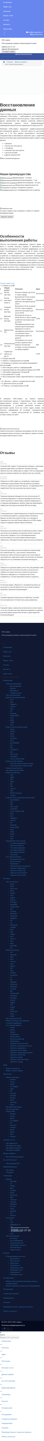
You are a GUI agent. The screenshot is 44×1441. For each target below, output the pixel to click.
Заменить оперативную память (21, 1052)
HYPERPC (14, 757)
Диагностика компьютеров (15, 697)
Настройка (10, 1170)
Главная (10, 62)
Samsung (13, 713)
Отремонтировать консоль (15, 1256)
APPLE (12, 731)
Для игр (13, 688)
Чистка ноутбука (12, 882)
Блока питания (15, 861)
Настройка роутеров (13, 1145)
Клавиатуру (14, 1034)
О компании (7, 2)
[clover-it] (7, 1330)
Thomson (13, 1199)
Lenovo (12, 706)
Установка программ (17, 848)
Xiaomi (12, 893)
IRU (11, 752)
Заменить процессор (17, 870)
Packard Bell (14, 716)
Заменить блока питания (19, 1043)
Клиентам (6, 11)
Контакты (6, 24)
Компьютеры (8, 680)
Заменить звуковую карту (19, 1059)
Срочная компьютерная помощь (21, 763)
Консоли (6, 1253)
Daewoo (13, 1202)
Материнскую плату (17, 859)
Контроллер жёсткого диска (20, 866)
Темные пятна (15, 1250)
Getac (12, 884)
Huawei (12, 1136)
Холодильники (8, 1278)
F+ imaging (14, 1086)
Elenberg (13, 1204)
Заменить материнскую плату (21, 1046)
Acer (11, 700)
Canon (12, 1082)
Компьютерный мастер (14, 768)
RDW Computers (16, 793)
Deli (11, 1134)
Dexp (12, 886)
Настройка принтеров (14, 1107)
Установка (9, 1172)
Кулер (12, 1030)
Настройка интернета (13, 1148)
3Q (11, 948)
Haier (12, 891)
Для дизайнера (15, 686)
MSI (11, 747)
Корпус (12, 1032)
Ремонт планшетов (13, 1068)
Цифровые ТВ (15, 1224)
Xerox (12, 1105)
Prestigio (13, 902)
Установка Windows (17, 850)
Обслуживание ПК (12, 1163)
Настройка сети (11, 1143)
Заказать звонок (7, 217)
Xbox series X (15, 1261)
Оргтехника (7, 1074)
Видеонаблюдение (10, 1167)
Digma (12, 898)
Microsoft (13, 889)
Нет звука (13, 1238)
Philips (12, 1186)
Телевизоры (7, 1176)
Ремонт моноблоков (13, 773)
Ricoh (12, 1100)
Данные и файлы (21, 62)
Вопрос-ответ (8, 15)
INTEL (12, 736)
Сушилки (6, 1302)
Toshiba (13, 927)
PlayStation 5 (15, 1265)
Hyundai (13, 1211)
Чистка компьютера (13, 695)
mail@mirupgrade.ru (35, 32)
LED (11, 1234)
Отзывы (6, 20)
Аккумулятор (15, 1037)
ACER (12, 729)
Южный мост (15, 1041)
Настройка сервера (13, 1150)
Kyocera (13, 1093)
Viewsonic (13, 916)
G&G (12, 1089)
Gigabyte (13, 704)
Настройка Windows (17, 852)
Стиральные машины (11, 1293)
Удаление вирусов (17, 845)
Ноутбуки (6, 878)
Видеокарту (14, 864)
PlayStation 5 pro (16, 1270)
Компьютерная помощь (14, 761)
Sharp (12, 1193)
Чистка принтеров (12, 1109)
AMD (12, 720)
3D (11, 1220)
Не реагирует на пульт (18, 1245)
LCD (11, 1222)
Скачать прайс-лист (7, 283)
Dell (11, 709)
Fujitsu (12, 934)
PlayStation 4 (15, 1272)
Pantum (13, 1098)
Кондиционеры (8, 1298)
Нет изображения (16, 1240)
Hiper (12, 782)
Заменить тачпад (16, 1062)
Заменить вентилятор (18, 875)
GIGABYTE (14, 750)
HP (11, 711)
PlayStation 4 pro (16, 1274)
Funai (12, 1209)
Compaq (13, 911)
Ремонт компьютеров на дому (16, 727)
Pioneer (13, 1215)
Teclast (12, 795)
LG (11, 923)
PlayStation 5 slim (16, 1268)
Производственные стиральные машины (18, 1307)
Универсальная (15, 693)
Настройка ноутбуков (14, 1018)
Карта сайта (7, 29)
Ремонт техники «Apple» (14, 1071)
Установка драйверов (18, 843)
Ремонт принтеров (12, 1077)
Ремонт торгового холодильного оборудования (23, 1286)
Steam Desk (14, 1263)
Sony (12, 929)
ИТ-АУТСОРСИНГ (10, 1160)
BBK (11, 1197)
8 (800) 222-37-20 (8, 47)
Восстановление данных (15, 1157)
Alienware (13, 913)
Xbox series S (15, 1259)
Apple (12, 777)
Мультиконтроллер (17, 1039)
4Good (12, 900)
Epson (12, 1084)
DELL (12, 741)
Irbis (11, 725)
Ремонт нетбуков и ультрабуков (17, 1021)
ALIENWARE (14, 743)
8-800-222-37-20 (8, 54)
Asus (12, 702)
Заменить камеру (16, 1057)
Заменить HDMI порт (18, 1055)
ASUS (12, 734)
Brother (13, 1079)
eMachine (13, 904)
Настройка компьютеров (15, 770)
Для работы (14, 690)
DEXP (12, 722)
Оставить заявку (8, 52)
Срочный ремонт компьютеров (21, 766)
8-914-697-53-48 (8, 56)
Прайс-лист (7, 7)
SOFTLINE (14, 754)
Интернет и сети (9, 1140)
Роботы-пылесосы (10, 1311)
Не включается (15, 1247)
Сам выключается (16, 1243)
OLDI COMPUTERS (17, 759)
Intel (11, 718)
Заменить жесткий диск (18, 873)
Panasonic (14, 925)
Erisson (12, 1206)
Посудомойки (8, 1289)
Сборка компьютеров (13, 684)
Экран (12, 1027)
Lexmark (13, 1095)
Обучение (14, 854)
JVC (11, 1213)
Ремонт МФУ (10, 1111)
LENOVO (13, 738)
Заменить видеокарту (18, 868)
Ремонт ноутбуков (12, 950)
